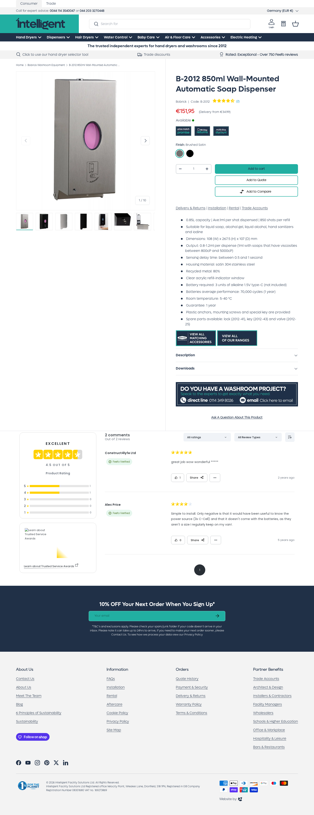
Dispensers (56, 37)
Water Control (116, 37)
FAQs (111, 679)
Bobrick (181, 102)
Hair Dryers (84, 37)
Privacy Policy (118, 721)
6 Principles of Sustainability (38, 713)
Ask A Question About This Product (237, 417)
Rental (112, 696)
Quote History (187, 679)
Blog (19, 704)
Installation (116, 687)
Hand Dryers (26, 37)
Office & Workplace (269, 730)
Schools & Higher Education (275, 721)
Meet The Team (28, 696)
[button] (295, 23)
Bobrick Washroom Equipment (46, 65)
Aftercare (114, 704)
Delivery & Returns (190, 696)
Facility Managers (267, 704)
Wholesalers (263, 713)
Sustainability (27, 721)
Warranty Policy (189, 704)
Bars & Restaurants (269, 747)
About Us (23, 687)
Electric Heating (243, 37)
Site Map (114, 730)
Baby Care (146, 37)
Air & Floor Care (178, 37)
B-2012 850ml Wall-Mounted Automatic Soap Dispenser (94, 65)
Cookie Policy (117, 713)
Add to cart (256, 169)
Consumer (29, 3)
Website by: (230, 799)
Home (19, 65)
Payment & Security (192, 687)
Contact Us (25, 679)
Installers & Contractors (272, 696)
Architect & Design (268, 687)
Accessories (210, 37)
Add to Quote (256, 180)
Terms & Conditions (191, 713)
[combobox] (169, 24)
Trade (51, 3)
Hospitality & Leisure (269, 738)
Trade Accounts (266, 679)
